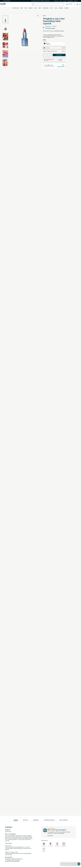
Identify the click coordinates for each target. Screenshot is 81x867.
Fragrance (45, 8)
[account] (77, 4)
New (22, 8)
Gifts (51, 8)
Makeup (31, 8)
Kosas (44, 15)
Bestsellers (16, 8)
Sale (56, 8)
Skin (26, 8)
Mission (66, 8)
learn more (50, 835)
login (63, 64)
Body (40, 8)
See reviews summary (50, 28)
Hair (35, 8)
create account (61, 66)
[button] (79, 4)
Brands (61, 8)
